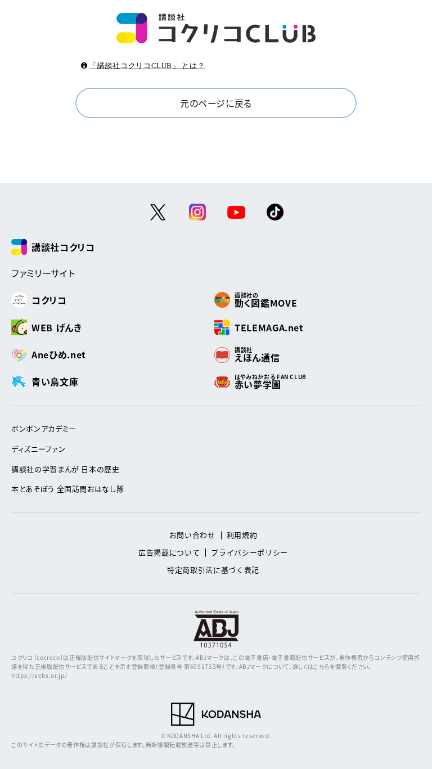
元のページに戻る (216, 103)
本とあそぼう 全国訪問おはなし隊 (67, 488)
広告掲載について (169, 552)
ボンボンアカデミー (43, 428)
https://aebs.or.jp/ (39, 675)
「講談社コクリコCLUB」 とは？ (147, 65)
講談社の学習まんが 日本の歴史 (65, 469)
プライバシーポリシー (249, 552)
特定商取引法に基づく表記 (213, 569)
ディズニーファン (38, 448)
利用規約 (242, 534)
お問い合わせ (192, 534)
